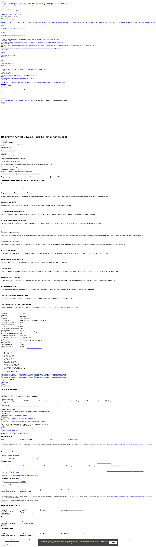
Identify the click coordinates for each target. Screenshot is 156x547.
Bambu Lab (9, 48)
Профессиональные (22, 39)
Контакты (54, 5)
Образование (24, 45)
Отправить (3, 502)
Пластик (33, 42)
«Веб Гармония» (24, 433)
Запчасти (28, 42)
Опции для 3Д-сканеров (126, 22)
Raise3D (52, 48)
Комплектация (20, 174)
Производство (35, 45)
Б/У (50, 39)
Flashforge (25, 48)
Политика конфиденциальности (9, 430)
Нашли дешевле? (5, 147)
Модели (28, 174)
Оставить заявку (74, 439)
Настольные (4, 39)
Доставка (6, 5)
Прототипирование (6, 45)
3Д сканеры (11, 421)
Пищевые (39, 39)
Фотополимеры (40, 42)
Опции (10, 72)
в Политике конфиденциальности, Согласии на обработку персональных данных (125, 444)
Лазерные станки (5, 89)
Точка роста (26, 415)
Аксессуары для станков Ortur (18, 89)
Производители (18, 415)
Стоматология (16, 45)
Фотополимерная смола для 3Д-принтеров (68, 22)
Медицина (59, 45)
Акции (49, 5)
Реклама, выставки (74, 45)
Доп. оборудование (27, 421)
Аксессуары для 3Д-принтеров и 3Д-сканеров (106, 22)
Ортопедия (92, 45)
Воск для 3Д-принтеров (86, 22)
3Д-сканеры (11, 22)
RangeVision (18, 78)
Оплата (12, 5)
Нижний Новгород (41, 3)
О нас (2, 5)
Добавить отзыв (5, 385)
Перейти (19, 144)
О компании (4, 413)
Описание (3, 174)
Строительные (32, 39)
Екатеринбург (15, 3)
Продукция (4, 420)
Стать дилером (32, 5)
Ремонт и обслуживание (28, 418)
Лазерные (35, 69)
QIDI (56, 48)
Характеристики (12, 174)
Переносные (11, 69)
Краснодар (26, 3)
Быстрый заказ (11, 150)
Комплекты (151, 22)
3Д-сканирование (19, 5)
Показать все (4, 49)
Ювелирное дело (84, 45)
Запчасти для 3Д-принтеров (140, 22)
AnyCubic (3, 48)
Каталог (3, 21)
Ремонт (26, 5)
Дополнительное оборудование (31, 22)
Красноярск (32, 3)
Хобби (29, 45)
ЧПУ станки (19, 22)
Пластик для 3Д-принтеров (48, 22)
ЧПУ (2, 88)
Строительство (44, 45)
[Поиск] (5, 18)
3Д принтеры (4, 421)
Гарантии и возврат (16, 418)
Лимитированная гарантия (34, 348)
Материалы (4, 81)
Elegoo (60, 48)
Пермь (56, 3)
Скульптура (65, 45)
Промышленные (12, 39)
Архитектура (52, 45)
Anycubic (22, 313)
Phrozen (41, 48)
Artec (2, 78)
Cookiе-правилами (71, 543)
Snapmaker (31, 48)
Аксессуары (21, 42)
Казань (21, 3)
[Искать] (17, 13)
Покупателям (4, 416)
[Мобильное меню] (2, 9)
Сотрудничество (9, 415)
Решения (42, 421)
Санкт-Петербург (6, 3)
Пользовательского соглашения (12, 446)
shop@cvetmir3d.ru (6, 426)
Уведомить (23, 481)
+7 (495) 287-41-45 (9, 9)
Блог (45, 5)
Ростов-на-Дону (62, 3)
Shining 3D (25, 78)
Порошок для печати (59, 82)
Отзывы (38, 174)
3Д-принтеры (4, 22)
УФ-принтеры (4, 87)
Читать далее (4, 382)
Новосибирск (51, 3)
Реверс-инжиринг (20, 75)
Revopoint (31, 78)
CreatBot (19, 48)
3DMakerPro (11, 78)
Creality (15, 48)
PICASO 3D (46, 48)
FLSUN (36, 48)
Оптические (28, 69)
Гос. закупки (40, 5)
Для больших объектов (32, 75)
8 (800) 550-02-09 (16, 14)
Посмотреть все (55, 39)
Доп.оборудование (6, 85)
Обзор (32, 174)
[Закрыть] (22, 144)
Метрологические (20, 69)
